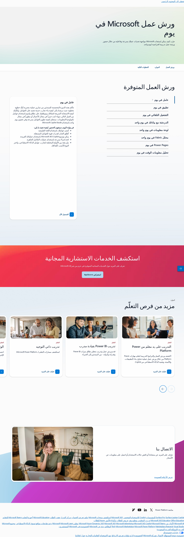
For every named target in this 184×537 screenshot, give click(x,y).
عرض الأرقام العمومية (163, 477)
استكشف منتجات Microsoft (99, 517)
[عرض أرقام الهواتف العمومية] (181, 268)
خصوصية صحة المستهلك (174, 535)
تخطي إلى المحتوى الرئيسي (172, 1)
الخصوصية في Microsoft (79, 526)
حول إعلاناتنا (80, 535)
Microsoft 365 (117, 517)
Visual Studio (178, 526)
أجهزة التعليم (27, 517)
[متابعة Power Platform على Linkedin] (145, 510)
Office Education (177, 520)
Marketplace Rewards (164, 526)
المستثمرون (64, 526)
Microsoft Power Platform (144, 526)
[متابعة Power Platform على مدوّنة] (134, 510)
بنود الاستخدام (105, 535)
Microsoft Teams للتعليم (12, 517)
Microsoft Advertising (124, 523)
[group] (43, 158)
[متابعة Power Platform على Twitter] (151, 510)
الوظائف (107, 526)
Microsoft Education (41, 517)
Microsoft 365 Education (160, 520)
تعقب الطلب (55, 517)
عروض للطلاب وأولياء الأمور (117, 520)
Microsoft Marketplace (125, 526)
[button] (138, 100)
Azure (89, 523)
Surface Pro (160, 517)
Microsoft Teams (158, 523)
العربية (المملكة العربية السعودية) (170, 529)
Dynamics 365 (98, 523)
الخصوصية (138, 535)
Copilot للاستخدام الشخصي (134, 517)
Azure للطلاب (99, 520)
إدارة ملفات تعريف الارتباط (123, 535)
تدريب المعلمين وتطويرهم (139, 520)
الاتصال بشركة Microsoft (153, 535)
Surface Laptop (172, 517)
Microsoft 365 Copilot (143, 523)
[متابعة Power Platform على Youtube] (139, 510)
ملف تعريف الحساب (79, 517)
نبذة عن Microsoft (96, 526)
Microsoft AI (179, 523)
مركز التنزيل (66, 517)
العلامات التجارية (93, 535)
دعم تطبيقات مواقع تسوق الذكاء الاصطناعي (34, 523)
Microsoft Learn (66, 523)
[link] (170, 68)
